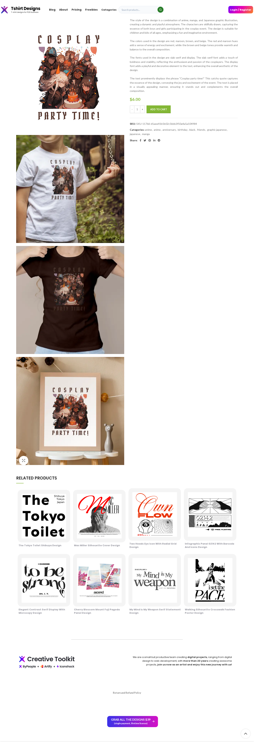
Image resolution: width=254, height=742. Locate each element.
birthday (182, 129)
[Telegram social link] (159, 140)
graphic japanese (217, 129)
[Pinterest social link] (149, 140)
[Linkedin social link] (154, 140)
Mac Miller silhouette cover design (97, 545)
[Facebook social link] (140, 140)
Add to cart (158, 109)
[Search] (160, 10)
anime (148, 129)
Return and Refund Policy (127, 692)
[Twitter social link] (144, 140)
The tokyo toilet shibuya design (40, 545)
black (192, 129)
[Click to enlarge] (23, 460)
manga (146, 134)
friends (201, 129)
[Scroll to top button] (245, 733)
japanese (135, 134)
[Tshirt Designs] (24, 9)
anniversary (169, 129)
